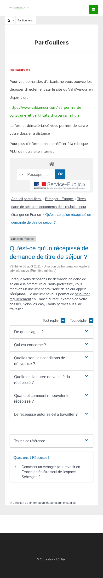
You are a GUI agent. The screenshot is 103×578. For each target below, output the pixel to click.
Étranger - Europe (59, 199)
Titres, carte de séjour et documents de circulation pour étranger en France (49, 207)
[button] (51, 332)
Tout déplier (79, 320)
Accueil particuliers (26, 199)
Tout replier (52, 320)
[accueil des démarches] (51, 163)
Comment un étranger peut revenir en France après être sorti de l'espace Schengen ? (51, 472)
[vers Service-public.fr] (60, 185)
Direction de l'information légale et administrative (44, 502)
